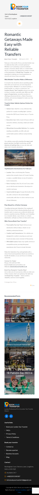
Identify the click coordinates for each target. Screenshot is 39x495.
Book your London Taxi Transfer (17, 427)
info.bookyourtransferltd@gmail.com (19, 480)
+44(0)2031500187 (13, 476)
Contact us (9, 447)
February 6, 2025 (24, 59)
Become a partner (12, 450)
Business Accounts (12, 454)
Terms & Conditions (12, 437)
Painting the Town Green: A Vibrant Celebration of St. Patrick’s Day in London (18, 390)
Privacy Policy (11, 434)
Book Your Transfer (10, 59)
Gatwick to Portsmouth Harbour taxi (18, 344)
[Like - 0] (31, 285)
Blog (14, 282)
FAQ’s (8, 430)
